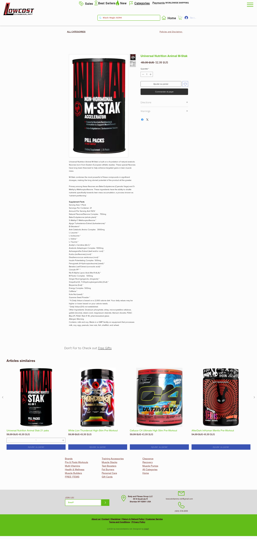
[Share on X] (147, 119)
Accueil (72, 44)
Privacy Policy (138, 522)
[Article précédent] (2, 397)
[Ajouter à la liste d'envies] (185, 84)
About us (96, 519)
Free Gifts (105, 348)
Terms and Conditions (119, 522)
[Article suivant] (254, 397)
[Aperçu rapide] (36, 397)
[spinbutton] (36, 440)
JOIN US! (69, 498)
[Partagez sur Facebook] (142, 119)
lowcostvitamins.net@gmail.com (179, 499)
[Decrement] (8, 440)
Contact (106, 519)
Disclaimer (116, 519)
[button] (250, 5)
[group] (128, 409)
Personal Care (109, 473)
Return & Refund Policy (133, 519)
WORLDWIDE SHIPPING (177, 2)
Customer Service (154, 519)
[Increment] (63, 440)
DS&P (146, 529)
